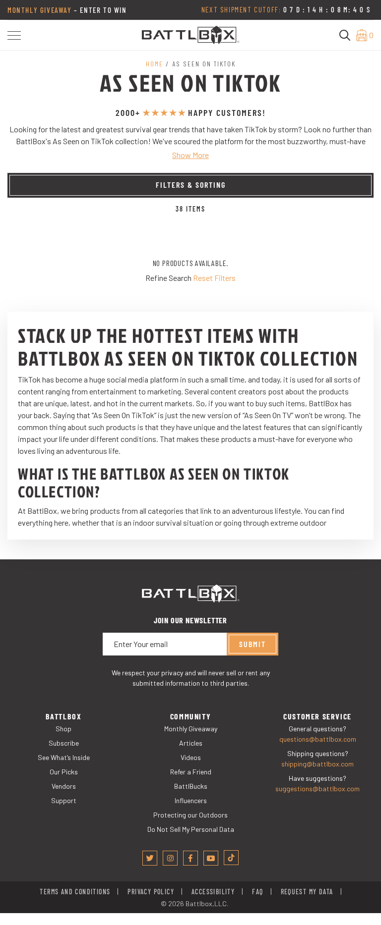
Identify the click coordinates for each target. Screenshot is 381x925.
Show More (190, 155)
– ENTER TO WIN (67, 9)
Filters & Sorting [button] (191, 184)
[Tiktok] (231, 857)
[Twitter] (149, 858)
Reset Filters (214, 277)
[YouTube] (210, 858)
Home (154, 63)
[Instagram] (170, 858)
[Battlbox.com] (190, 34)
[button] (14, 35)
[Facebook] (190, 858)
